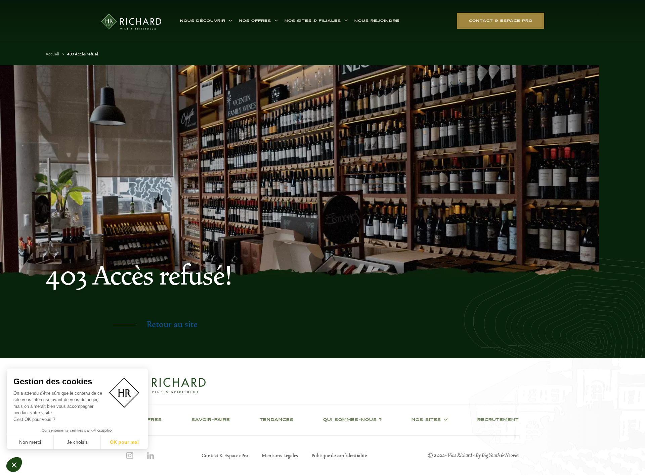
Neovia (512, 455)
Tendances (277, 420)
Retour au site (172, 324)
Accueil (52, 53)
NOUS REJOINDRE (376, 20)
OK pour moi (124, 442)
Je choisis (77, 442)
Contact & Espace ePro (225, 455)
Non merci (30, 442)
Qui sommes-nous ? (352, 420)
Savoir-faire (210, 420)
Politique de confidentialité (339, 455)
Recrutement (498, 420)
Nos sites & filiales (313, 20)
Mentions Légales (280, 455)
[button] (14, 465)
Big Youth (491, 455)
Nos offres (255, 20)
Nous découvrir (202, 20)
